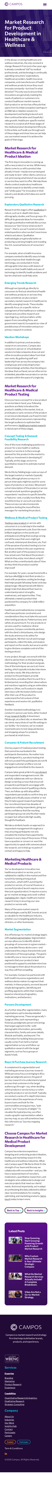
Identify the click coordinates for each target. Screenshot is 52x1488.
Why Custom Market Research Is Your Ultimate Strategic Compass (33, 1261)
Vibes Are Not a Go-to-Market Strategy (33, 1295)
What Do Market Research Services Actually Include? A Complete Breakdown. (34, 1279)
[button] (44, 4)
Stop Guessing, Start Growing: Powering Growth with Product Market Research (34, 1243)
